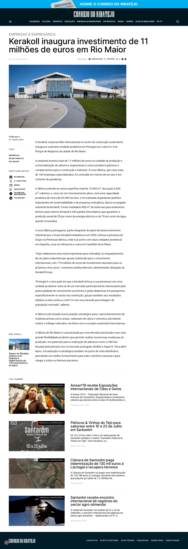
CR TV (159, 21)
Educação (70, 21)
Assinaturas (157, 540)
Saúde (121, 21)
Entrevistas (109, 21)
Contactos (92, 540)
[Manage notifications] (6, 542)
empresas (14, 155)
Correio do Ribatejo (87, 14)
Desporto (57, 21)
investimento (16, 158)
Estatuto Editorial (109, 540)
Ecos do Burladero (145, 21)
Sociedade (35, 21)
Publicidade (142, 540)
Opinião (129, 21)
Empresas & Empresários (89, 21)
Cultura (46, 21)
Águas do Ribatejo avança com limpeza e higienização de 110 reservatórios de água (19, 359)
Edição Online (172, 540)
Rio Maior (14, 162)
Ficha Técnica (128, 540)
